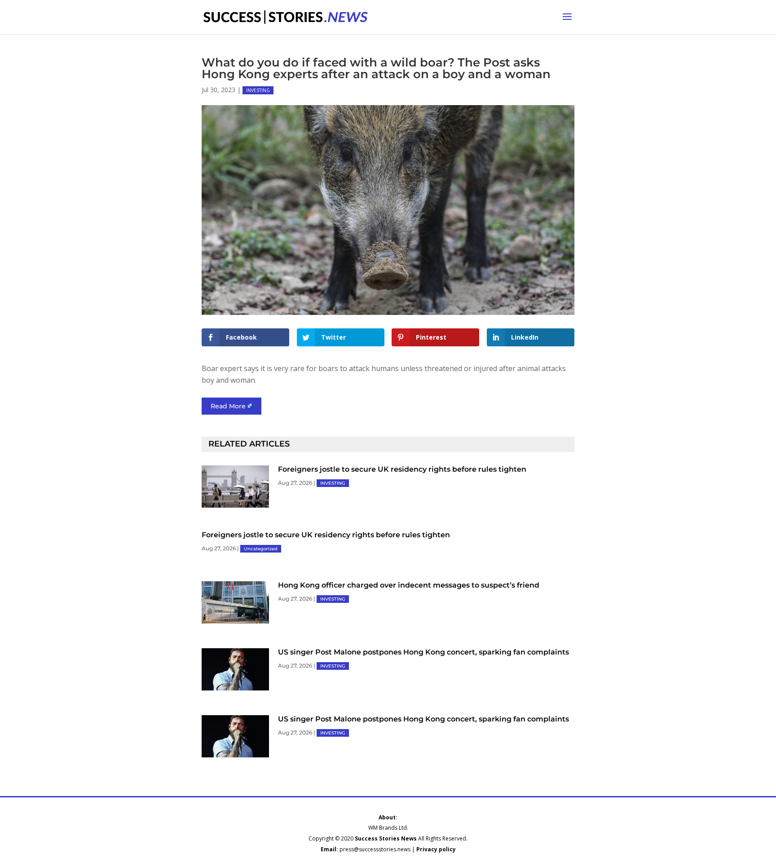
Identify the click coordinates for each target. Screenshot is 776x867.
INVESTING (258, 90)
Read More (228, 406)
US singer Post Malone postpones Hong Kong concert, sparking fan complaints (423, 652)
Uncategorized (261, 549)
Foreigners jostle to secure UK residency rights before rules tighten (402, 469)
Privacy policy (436, 849)
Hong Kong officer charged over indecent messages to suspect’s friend (408, 585)
